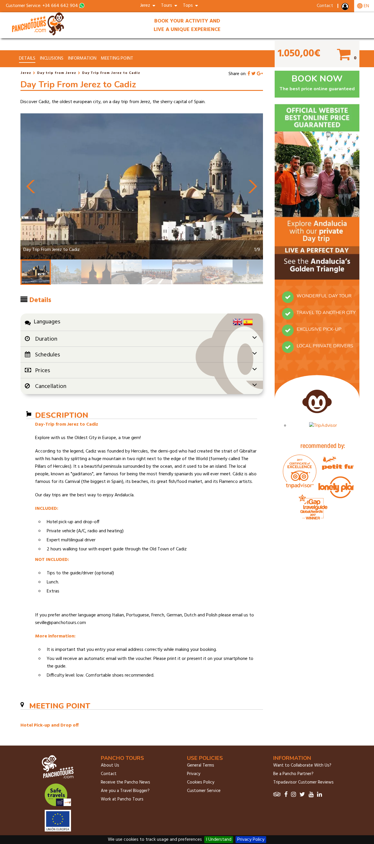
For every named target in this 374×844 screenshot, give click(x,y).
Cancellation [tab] (50, 386)
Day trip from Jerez (56, 73)
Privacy (193, 773)
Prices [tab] (42, 370)
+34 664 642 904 (60, 6)
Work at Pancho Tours (122, 799)
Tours (167, 5)
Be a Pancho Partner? (293, 773)
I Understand (218, 839)
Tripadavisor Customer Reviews (303, 782)
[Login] (346, 8)
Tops (189, 5)
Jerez (25, 73)
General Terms (200, 765)
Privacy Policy (250, 839)
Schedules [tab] (47, 355)
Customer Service (204, 790)
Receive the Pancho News (125, 782)
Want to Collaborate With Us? (302, 765)
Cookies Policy (200, 782)
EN (366, 6)
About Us (110, 765)
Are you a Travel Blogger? (125, 790)
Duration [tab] (46, 339)
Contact (325, 6)
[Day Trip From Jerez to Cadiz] (38, 34)
